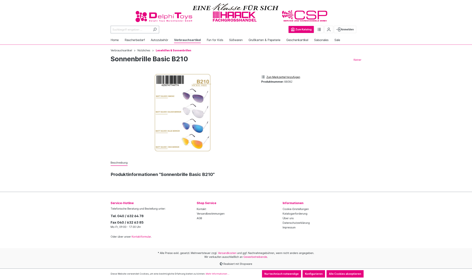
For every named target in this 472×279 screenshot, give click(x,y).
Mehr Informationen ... (217, 273)
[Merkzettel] (319, 29)
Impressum (289, 227)
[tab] (119, 163)
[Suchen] (154, 29)
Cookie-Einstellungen (296, 209)
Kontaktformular (141, 236)
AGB (199, 218)
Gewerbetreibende (255, 256)
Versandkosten (227, 253)
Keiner (357, 59)
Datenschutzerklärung (296, 222)
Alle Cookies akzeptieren (345, 273)
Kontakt (201, 209)
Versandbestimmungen (211, 213)
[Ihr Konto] (328, 29)
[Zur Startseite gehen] (236, 12)
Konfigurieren (314, 273)
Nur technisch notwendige (281, 273)
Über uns (288, 218)
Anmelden (347, 29)
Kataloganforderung (295, 213)
